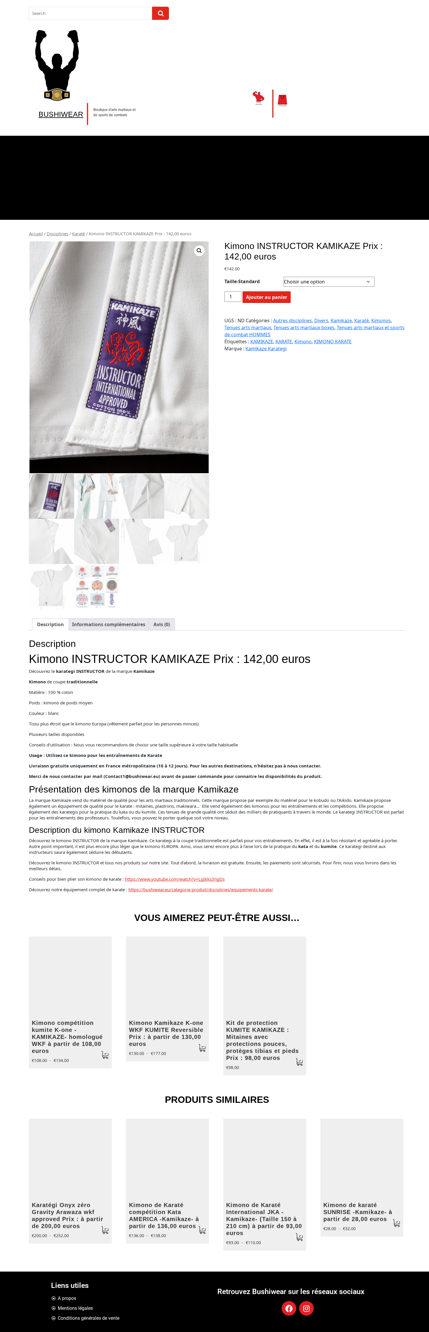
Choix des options (105, 1055)
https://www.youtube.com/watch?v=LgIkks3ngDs (175, 879)
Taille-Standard (242, 281)
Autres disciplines (292, 320)
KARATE (283, 341)
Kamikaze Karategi (266, 348)
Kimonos (381, 320)
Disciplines (57, 233)
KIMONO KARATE (333, 341)
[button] (199, 250)
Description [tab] (50, 624)
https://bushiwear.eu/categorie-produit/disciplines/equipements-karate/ (200, 889)
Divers (321, 320)
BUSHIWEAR (61, 114)
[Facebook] (289, 1308)
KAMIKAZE (261, 341)
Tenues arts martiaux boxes (303, 327)
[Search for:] (90, 13)
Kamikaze (341, 320)
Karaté (78, 233)
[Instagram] (306, 1308)
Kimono (303, 341)
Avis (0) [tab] (162, 624)
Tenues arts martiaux (247, 327)
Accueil (36, 233)
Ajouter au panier (266, 297)
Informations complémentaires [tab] (108, 624)
